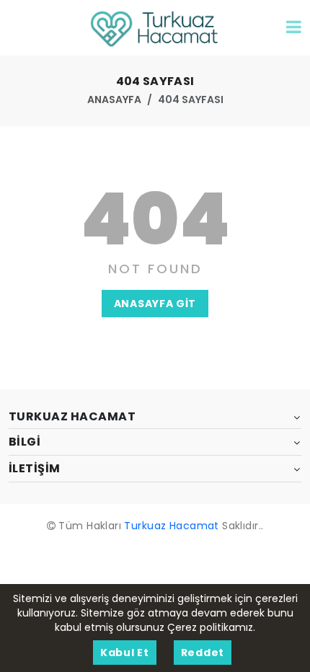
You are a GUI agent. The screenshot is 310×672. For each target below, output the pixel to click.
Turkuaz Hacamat (171, 525)
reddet (202, 652)
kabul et (124, 652)
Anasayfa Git (155, 303)
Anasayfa (114, 99)
